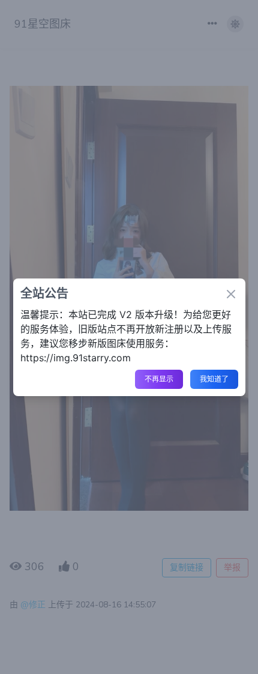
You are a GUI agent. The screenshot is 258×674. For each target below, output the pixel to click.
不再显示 (159, 379)
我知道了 (214, 379)
